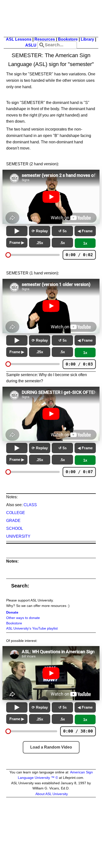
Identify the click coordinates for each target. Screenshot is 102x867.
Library (87, 39)
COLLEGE (15, 513)
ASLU (30, 45)
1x (85, 243)
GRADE (13, 520)
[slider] (8, 255)
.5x (62, 243)
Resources (44, 39)
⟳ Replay (40, 231)
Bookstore (68, 39)
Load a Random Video (51, 747)
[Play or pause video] (51, 197)
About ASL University (51, 794)
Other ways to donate (23, 618)
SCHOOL (14, 528)
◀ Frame (85, 231)
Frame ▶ (16, 242)
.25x (39, 243)
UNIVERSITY (18, 536)
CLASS (30, 505)
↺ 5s (62, 231)
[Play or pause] (16, 231)
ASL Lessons (18, 39)
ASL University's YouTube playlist (32, 628)
